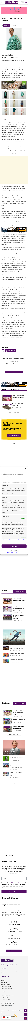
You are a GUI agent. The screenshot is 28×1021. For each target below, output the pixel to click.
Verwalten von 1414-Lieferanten (8, 539)
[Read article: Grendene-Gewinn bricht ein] (6, 655)
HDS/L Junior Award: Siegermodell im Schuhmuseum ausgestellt (16, 765)
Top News (17, 973)
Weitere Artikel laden (14, 412)
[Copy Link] (14, 350)
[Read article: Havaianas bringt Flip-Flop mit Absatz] (7, 729)
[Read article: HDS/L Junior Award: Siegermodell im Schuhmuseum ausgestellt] (6, 765)
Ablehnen (14, 542)
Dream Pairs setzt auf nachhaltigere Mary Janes (18, 712)
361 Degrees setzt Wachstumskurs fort (12, 641)
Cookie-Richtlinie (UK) (6, 988)
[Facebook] (3, 350)
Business (7, 599)
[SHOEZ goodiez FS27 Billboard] (14, 10)
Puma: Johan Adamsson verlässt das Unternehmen (18, 608)
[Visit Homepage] (11, 2)
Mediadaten (4, 982)
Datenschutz (21, 1010)
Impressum (21, 552)
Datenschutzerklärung (15, 552)
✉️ (26, 1010)
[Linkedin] (6, 350)
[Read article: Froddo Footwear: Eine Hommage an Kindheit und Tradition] (7, 398)
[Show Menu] (2, 2)
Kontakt (3, 980)
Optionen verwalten (14, 550)
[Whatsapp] (8, 350)
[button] (26, 468)
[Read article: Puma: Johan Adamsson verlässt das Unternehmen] (7, 609)
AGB (2, 1012)
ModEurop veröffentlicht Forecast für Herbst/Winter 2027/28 (16, 774)
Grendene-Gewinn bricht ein (17, 653)
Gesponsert (7, 396)
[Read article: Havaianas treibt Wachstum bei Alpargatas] (6, 661)
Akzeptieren (14, 546)
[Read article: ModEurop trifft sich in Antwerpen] (7, 721)
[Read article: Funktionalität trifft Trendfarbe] (7, 406)
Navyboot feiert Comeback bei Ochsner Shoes (19, 600)
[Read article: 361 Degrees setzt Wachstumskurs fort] (14, 637)
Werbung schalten (5, 984)
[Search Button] (26, 2)
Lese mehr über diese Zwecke (19, 539)
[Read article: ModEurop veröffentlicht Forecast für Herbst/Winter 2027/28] (6, 774)
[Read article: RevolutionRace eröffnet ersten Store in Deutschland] (6, 648)
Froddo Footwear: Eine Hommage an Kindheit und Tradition (18, 397)
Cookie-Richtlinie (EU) (6, 986)
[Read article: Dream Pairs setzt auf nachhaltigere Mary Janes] (7, 713)
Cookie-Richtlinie (8, 552)
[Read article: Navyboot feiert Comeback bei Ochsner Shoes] (7, 601)
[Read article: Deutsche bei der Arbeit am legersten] (6, 758)
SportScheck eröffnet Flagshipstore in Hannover (18, 616)
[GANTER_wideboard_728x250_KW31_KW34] (14, 85)
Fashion (6, 25)
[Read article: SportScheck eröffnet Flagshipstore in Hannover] (7, 617)
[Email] (11, 350)
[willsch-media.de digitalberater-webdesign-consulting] (14, 229)
